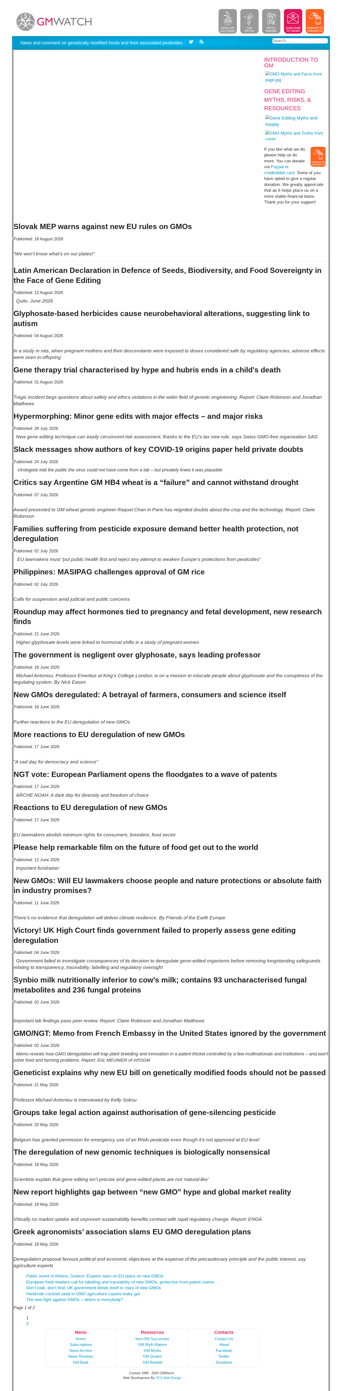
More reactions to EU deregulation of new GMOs (99, 734)
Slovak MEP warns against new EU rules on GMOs (103, 226)
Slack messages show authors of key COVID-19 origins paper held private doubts (158, 449)
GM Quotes (152, 1356)
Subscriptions (81, 1344)
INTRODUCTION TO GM (291, 62)
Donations (224, 1362)
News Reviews (80, 1356)
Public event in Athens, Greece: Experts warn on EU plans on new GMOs (94, 1276)
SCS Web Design (168, 1378)
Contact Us (224, 1339)
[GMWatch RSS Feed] (200, 42)
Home (81, 1339)
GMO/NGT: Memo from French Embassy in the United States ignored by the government (170, 1033)
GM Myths (152, 1350)
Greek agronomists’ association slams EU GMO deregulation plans (132, 1232)
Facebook (224, 1350)
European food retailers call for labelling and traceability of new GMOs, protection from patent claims (120, 1282)
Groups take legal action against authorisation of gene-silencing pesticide (145, 1112)
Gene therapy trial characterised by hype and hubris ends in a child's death (147, 370)
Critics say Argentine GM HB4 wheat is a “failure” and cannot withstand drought (156, 482)
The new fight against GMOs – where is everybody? (74, 1299)
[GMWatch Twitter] (192, 42)
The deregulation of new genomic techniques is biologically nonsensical (142, 1152)
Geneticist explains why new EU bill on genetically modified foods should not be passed (170, 1072)
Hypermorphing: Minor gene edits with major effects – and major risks (138, 416)
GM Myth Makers (152, 1344)
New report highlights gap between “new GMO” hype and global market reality (152, 1192)
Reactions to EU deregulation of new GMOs (90, 807)
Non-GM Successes (152, 1339)
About (224, 1344)
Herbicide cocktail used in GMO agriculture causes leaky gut (83, 1293)
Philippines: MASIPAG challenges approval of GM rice (109, 572)
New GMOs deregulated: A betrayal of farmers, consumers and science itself (150, 694)
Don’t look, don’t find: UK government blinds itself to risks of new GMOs (93, 1287)
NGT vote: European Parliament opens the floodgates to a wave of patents (145, 774)
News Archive (80, 1350)
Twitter (224, 1356)
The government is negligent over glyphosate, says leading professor (137, 655)
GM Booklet (152, 1362)
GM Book (81, 1362)
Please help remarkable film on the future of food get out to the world (136, 847)
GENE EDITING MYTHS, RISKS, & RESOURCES (287, 100)
